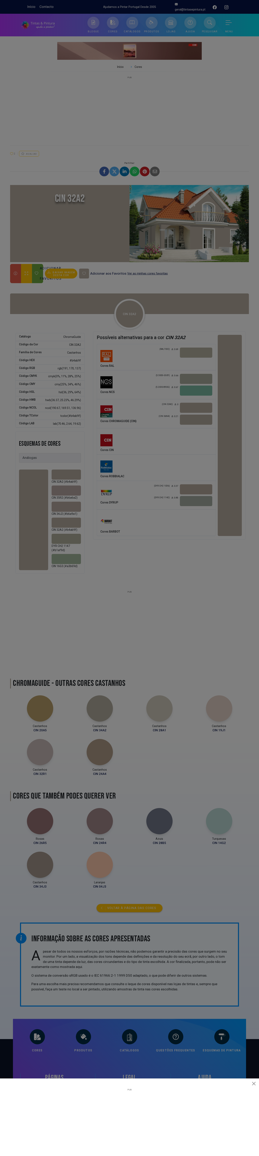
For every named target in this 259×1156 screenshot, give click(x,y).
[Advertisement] (129, 1119)
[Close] (254, 1083)
